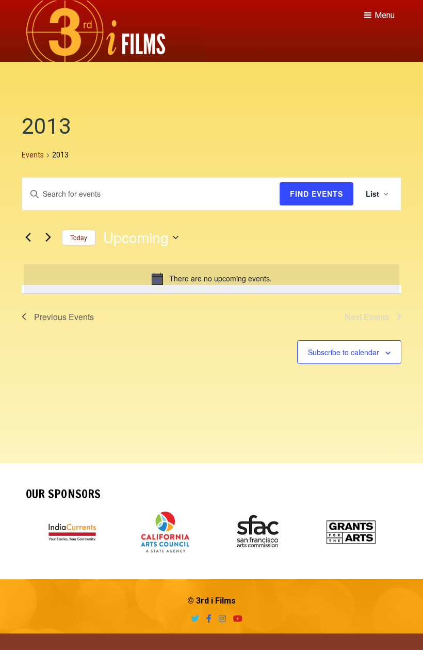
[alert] (211, 278)
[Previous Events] (28, 237)
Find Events (316, 193)
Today (78, 237)
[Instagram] (220, 619)
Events (33, 155)
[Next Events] (48, 237)
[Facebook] (206, 619)
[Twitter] (192, 619)
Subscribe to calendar (343, 352)
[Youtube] (235, 619)
